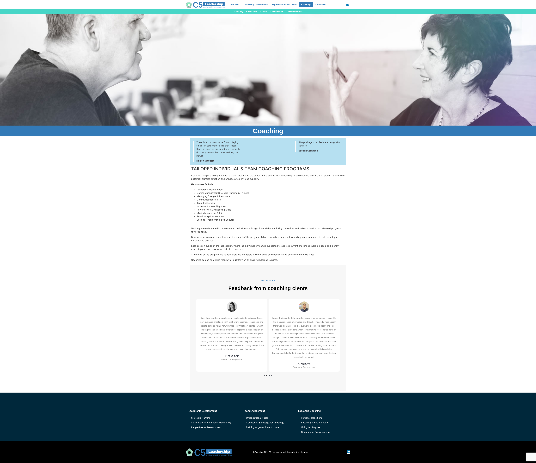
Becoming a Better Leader (315, 422)
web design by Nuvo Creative (295, 452)
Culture (263, 11)
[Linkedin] (347, 4)
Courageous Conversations (315, 432)
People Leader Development (206, 427)
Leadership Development (255, 4)
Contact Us (320, 4)
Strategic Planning (200, 417)
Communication (294, 11)
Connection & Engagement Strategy (265, 422)
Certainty (238, 11)
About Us (234, 4)
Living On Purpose (310, 427)
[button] (264, 375)
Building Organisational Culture (262, 427)
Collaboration (277, 11)
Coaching (306, 4)
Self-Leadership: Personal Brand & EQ (211, 422)
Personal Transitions (311, 417)
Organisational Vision (257, 417)
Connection (251, 11)
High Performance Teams (284, 4)
